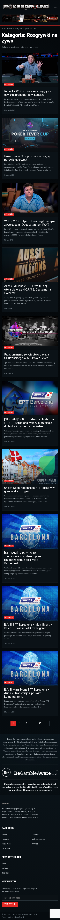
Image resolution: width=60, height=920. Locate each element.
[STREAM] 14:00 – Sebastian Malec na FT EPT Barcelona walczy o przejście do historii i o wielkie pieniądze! (29, 423)
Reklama (5, 868)
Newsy (4, 835)
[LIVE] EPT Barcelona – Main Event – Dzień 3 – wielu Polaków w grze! (28, 626)
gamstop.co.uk (45, 790)
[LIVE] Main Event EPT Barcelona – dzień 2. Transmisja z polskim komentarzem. (27, 693)
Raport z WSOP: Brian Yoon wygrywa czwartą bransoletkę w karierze (27, 93)
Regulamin (5, 873)
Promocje (5, 839)
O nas (4, 864)
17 (40, 723)
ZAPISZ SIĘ (9, 904)
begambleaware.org (25, 790)
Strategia (35, 844)
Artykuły (35, 835)
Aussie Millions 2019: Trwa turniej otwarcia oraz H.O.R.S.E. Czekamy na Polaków (27, 289)
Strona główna (7, 28)
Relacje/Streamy (38, 839)
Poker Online (6, 844)
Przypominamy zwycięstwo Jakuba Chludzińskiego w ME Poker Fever (26, 356)
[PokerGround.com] (26, 6)
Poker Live (6, 848)
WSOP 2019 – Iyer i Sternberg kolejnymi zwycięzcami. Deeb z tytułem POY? (29, 222)
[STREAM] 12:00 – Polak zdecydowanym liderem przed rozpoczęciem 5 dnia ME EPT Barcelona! (23, 558)
